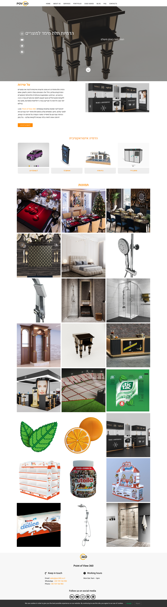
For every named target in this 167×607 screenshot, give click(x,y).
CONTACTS (113, 4)
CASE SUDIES (89, 4)
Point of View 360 (29, 109)
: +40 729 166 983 (60, 581)
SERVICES (66, 4)
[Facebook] (22, 52)
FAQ (105, 4)
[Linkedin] (22, 46)
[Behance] (71, 596)
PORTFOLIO (77, 4)
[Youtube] (22, 40)
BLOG (99, 4)
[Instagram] (22, 33)
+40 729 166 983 (57, 584)
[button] (25, 125)
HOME (48, 4)
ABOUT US (56, 4)
